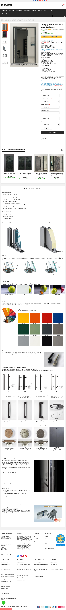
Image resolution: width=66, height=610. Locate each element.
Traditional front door (5, 591)
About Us (46, 536)
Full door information (47, 74)
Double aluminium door (39, 576)
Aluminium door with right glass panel (40, 570)
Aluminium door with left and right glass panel (41, 573)
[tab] (25, 189)
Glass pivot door (53, 564)
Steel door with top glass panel (23, 564)
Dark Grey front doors (5, 579)
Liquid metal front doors (6, 593)
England (62, 88)
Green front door (4, 588)
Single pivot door (53, 562)
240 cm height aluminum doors (7, 571)
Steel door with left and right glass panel (24, 572)
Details (25, 188)
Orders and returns (49, 546)
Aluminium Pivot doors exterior (19, 19)
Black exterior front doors (6, 581)
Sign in (35, 536)
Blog (46, 538)
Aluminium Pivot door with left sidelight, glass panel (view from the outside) (57, 175)
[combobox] (58, 16)
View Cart (36, 538)
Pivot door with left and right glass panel (57, 572)
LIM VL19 (43, 50)
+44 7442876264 (8, 551)
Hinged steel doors (5, 567)
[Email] (41, 146)
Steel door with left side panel (23, 575)
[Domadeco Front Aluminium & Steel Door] (6, 5)
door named (45, 42)
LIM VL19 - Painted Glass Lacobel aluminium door (9, 174)
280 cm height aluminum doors (7, 574)
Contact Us (47, 541)
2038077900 (3, 548)
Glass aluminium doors (5, 569)
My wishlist (36, 541)
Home (2, 19)
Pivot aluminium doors (5, 564)
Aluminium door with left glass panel (41, 567)
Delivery (46, 543)
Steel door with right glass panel (24, 569)
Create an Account (55, 0)
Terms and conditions (49, 548)
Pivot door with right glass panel (56, 569)
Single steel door (20, 562)
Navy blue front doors (5, 586)
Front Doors (8, 19)
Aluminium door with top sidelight (41, 564)
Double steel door (21, 580)
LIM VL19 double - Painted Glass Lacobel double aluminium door (25, 175)
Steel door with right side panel (23, 577)
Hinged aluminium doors (6, 562)
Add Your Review (60, 29)
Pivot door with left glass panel (56, 567)
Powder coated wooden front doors (8, 595)
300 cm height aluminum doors (7, 576)
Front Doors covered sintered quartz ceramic (8, 599)
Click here (43, 82)
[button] (5, 34)
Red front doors (4, 583)
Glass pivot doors (32, 19)
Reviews (31, 188)
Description (39, 188)
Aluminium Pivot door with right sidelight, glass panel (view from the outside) (41, 175)
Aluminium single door (38, 562)
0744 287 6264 (4, 549)
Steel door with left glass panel (23, 567)
